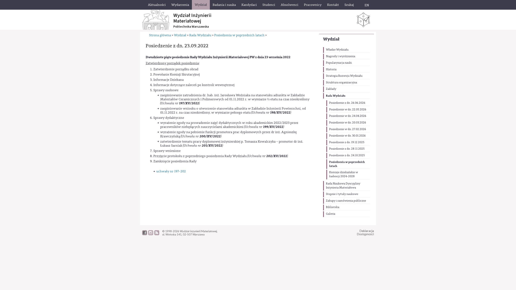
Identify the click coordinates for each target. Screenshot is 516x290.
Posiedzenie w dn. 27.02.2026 (347, 129)
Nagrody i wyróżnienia (340, 56)
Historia (331, 69)
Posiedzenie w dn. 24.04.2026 (347, 116)
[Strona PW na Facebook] (144, 234)
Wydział (331, 39)
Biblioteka (332, 207)
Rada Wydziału (335, 96)
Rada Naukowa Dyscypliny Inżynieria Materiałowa (343, 186)
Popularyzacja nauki (339, 63)
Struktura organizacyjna (341, 82)
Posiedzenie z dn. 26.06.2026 (347, 103)
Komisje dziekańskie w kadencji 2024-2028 (343, 174)
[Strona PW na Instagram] (150, 234)
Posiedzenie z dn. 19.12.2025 (346, 142)
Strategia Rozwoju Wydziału (344, 76)
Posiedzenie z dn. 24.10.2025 (347, 155)
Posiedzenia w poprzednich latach (347, 164)
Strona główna (160, 35)
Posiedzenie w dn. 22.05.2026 (347, 109)
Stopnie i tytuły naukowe (342, 194)
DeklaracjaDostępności (365, 232)
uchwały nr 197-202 (171, 171)
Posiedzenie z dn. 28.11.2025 (347, 149)
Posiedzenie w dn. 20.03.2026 (347, 122)
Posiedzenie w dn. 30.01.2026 (347, 136)
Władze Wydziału (337, 50)
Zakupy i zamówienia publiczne (346, 201)
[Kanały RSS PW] (156, 234)
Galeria (330, 214)
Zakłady (331, 89)
